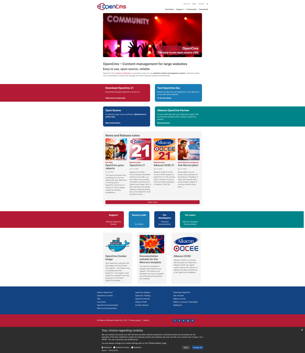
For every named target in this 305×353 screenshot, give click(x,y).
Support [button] (179, 9)
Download (203, 9)
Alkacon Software (123, 73)
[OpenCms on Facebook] (174, 320)
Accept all (197, 347)
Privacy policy (113, 350)
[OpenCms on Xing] (183, 320)
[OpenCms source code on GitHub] (192, 320)
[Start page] (111, 6)
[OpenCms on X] (179, 320)
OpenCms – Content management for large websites (145, 64)
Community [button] (191, 9)
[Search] (207, 4)
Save (186, 347)
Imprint (104, 350)
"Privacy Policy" (155, 343)
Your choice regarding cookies (122, 330)
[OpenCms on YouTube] (188, 320)
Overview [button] (169, 9)
